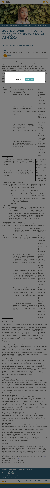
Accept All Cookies (29, 79)
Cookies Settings (19, 79)
